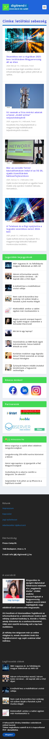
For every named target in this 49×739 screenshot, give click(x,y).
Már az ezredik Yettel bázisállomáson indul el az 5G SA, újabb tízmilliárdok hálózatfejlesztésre (24, 171)
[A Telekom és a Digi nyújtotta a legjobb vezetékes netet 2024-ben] (24, 210)
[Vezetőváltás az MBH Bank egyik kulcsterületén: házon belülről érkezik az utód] (8, 343)
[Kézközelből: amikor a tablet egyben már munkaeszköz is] (8, 310)
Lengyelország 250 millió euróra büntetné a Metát (24, 455)
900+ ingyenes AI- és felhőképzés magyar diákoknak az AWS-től (28, 264)
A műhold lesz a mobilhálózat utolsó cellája (26, 287)
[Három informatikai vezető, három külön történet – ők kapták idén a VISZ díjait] (8, 276)
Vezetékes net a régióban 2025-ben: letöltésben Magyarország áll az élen (24, 59)
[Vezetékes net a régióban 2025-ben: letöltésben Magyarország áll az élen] (24, 40)
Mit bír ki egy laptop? (23, 331)
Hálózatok (24, 66)
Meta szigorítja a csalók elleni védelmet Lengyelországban (23, 446)
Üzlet (31, 180)
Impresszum (8, 508)
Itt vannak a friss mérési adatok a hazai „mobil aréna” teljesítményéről (24, 115)
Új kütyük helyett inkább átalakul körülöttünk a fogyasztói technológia (28, 368)
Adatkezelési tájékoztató (14, 525)
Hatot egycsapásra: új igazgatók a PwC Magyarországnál (23, 464)
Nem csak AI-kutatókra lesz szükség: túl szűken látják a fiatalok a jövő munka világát (26, 299)
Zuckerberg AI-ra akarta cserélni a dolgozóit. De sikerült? (20, 473)
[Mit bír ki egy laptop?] (8, 333)
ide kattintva (12, 730)
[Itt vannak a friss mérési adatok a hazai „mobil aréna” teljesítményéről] (24, 96)
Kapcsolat (7, 514)
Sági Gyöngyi (13, 600)
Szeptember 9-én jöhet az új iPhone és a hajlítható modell (23, 482)
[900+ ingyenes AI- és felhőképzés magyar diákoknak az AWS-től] (8, 265)
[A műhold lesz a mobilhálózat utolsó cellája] (8, 288)
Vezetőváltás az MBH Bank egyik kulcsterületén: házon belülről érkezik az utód (28, 344)
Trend (31, 66)
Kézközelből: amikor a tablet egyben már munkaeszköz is (26, 309)
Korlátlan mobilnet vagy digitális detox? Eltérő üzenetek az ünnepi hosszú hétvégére (28, 356)
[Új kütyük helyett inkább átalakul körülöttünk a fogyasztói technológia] (8, 367)
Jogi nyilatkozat (9, 519)
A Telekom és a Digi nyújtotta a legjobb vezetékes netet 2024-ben (24, 229)
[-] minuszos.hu (16, 439)
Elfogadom (9, 735)
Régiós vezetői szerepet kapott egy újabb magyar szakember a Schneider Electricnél (27, 321)
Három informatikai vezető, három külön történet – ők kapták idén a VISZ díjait (26, 276)
